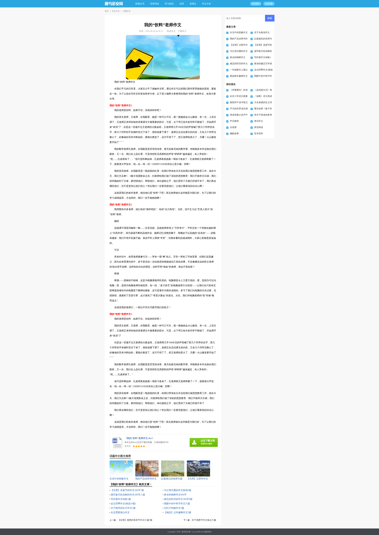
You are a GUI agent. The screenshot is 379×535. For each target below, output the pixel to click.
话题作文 (127, 11)
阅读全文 (171, 31)
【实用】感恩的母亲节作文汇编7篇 (135, 520)
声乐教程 (234, 121)
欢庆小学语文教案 (239, 96)
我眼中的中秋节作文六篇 (177, 503)
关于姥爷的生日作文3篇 (123, 508)
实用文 (193, 4)
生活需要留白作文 (120, 512)
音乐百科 (258, 133)
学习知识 (169, 4)
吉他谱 (233, 127)
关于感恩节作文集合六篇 (204, 520)
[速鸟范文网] (114, 5)
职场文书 (139, 4)
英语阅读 (258, 127)
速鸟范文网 (186, 532)
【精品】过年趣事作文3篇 (177, 512)
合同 (181, 4)
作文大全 (206, 4)
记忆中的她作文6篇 (174, 508)
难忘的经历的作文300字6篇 (178, 499)
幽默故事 (234, 133)
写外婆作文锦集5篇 (121, 499)
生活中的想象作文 (239, 32)
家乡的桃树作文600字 (175, 494)
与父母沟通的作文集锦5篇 (177, 490)
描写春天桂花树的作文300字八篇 (128, 494)
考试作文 (258, 121)
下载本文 (182, 31)
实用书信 (154, 4)
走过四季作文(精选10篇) (123, 503)
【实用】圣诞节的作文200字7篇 (127, 490)
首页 (107, 11)
